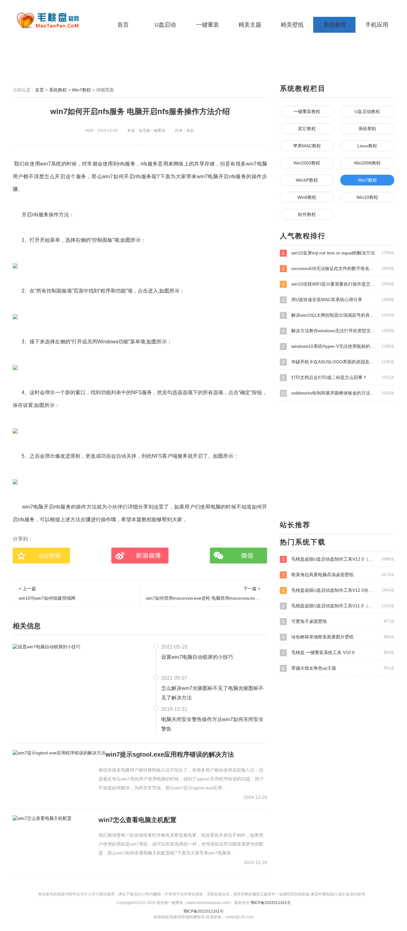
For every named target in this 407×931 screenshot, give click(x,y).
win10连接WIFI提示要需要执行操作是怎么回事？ (338, 284)
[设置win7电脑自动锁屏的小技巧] (46, 646)
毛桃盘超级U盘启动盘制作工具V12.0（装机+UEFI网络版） (338, 559)
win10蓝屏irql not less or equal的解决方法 (338, 253)
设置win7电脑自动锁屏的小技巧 (197, 657)
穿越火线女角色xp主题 (338, 668)
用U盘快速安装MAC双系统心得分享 (338, 299)
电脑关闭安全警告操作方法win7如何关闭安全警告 (212, 724)
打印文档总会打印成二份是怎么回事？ (338, 377)
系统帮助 (367, 128)
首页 (123, 25)
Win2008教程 (367, 162)
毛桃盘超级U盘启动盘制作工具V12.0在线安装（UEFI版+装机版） (338, 590)
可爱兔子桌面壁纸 (338, 621)
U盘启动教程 (367, 111)
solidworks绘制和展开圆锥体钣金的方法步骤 (337, 393)
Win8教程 (306, 197)
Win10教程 (367, 197)
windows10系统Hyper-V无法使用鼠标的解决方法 (338, 346)
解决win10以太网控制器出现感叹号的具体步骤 (338, 315)
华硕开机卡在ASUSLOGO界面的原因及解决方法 (338, 362)
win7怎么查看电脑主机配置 (137, 819)
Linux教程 (367, 145)
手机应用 (376, 25)
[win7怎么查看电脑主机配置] (42, 818)
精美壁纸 (292, 25)
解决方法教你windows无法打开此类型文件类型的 (338, 331)
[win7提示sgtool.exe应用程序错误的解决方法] (59, 752)
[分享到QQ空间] (41, 555)
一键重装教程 (306, 111)
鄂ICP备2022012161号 (271, 903)
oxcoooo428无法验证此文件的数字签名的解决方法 (338, 268)
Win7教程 (81, 89)
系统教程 (334, 25)
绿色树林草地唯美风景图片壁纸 (338, 637)
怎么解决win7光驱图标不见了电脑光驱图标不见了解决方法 (212, 692)
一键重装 (207, 25)
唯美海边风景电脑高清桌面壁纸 (338, 574)
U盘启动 (165, 25)
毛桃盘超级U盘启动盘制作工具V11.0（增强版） (338, 606)
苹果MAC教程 (307, 145)
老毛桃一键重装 (52, 21)
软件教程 (307, 214)
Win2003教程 (306, 162)
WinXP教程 (307, 180)
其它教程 (307, 128)
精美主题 (249, 25)
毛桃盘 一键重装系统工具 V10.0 (338, 652)
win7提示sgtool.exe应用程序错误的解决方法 (170, 754)
